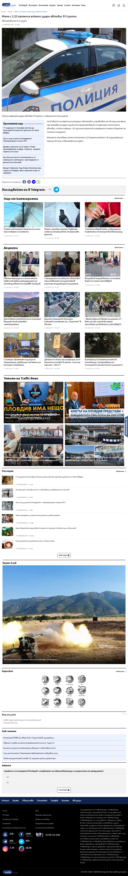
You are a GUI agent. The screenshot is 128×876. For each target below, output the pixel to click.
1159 (17, 236)
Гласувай (63, 790)
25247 (58, 328)
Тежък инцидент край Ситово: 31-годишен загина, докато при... (29, 758)
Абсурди (76, 800)
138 (31, 485)
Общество (28, 800)
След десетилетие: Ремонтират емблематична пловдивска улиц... (31, 753)
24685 (18, 464)
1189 (98, 236)
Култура (76, 5)
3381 (17, 369)
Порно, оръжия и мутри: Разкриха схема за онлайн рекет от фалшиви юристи (61, 232)
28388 (17, 662)
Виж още (63, 555)
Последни (7, 471)
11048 (58, 369)
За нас (4, 811)
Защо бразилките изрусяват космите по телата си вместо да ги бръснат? (46, 528)
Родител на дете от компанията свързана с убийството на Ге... (29, 748)
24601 (98, 285)
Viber (29, 182)
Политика (43, 5)
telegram (34, 182)
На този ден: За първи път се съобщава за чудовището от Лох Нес (43, 490)
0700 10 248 (53, 835)
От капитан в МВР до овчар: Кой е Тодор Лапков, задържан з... (29, 738)
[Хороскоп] (64, 707)
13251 (79, 464)
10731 (17, 328)
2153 (98, 369)
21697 (79, 421)
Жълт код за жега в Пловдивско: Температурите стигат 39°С (41, 502)
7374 (57, 287)
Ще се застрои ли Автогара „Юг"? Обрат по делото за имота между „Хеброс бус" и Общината (94, 459)
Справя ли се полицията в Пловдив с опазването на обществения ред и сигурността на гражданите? (54, 771)
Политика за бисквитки (44, 828)
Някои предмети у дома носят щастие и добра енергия (38, 515)
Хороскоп (7, 671)
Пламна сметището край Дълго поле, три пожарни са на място (22, 230)
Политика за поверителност (14, 828)
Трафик (54, 800)
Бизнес (52, 5)
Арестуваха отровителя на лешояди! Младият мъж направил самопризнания (22, 322)
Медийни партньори (43, 815)
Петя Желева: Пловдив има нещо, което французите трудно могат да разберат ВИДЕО (32, 416)
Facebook (24, 182)
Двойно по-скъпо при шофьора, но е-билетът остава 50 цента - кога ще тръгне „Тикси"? (62, 362)
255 (31, 549)
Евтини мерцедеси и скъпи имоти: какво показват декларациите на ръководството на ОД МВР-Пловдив (22, 281)
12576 (98, 328)
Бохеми (65, 800)
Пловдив (23, 5)
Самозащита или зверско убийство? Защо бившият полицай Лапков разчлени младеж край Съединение (62, 281)
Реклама (5, 815)
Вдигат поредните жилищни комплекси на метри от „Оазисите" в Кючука (62, 322)
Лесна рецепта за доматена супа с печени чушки (35, 541)
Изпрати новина (126, 426)
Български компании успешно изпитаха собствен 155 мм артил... (31, 659)
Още (83, 5)
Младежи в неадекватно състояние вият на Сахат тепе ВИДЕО (102, 280)
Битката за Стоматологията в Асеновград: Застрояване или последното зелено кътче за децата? (104, 362)
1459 (32, 523)
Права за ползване (42, 819)
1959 (57, 238)
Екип (37, 811)
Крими (60, 5)
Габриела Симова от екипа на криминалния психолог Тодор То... (29, 743)
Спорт (67, 5)
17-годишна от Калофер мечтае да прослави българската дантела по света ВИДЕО (49, 477)
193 (31, 497)
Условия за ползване (10, 819)
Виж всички (119, 198)
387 (31, 510)
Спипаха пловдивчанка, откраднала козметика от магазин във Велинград (103, 230)
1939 (32, 536)
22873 (17, 287)
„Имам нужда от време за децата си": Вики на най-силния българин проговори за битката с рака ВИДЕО (103, 322)
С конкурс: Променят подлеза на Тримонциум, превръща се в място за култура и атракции (22, 362)
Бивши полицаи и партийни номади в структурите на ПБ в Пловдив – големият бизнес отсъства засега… (32, 459)
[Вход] (113, 6)
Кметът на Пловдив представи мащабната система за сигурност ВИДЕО (93, 416)
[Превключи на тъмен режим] (124, 5)
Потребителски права (44, 823)
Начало (5, 800)
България (32, 5)
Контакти (6, 823)
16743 (18, 421)
